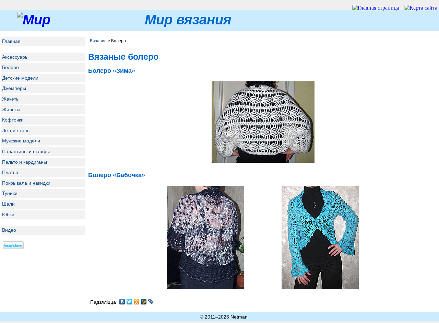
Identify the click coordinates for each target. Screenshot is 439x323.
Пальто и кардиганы (24, 162)
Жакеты (11, 99)
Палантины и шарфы (26, 151)
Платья (10, 172)
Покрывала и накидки (26, 183)
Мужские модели (21, 140)
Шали (8, 204)
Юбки (8, 214)
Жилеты (11, 109)
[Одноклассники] (136, 301)
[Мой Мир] (143, 301)
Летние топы (16, 130)
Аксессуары (15, 57)
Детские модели (20, 78)
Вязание (98, 40)
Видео (9, 230)
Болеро (10, 67)
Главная (11, 41)
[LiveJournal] (151, 301)
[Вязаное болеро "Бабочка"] (263, 162)
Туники (9, 193)
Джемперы (14, 88)
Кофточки (13, 120)
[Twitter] (129, 301)
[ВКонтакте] (122, 301)
